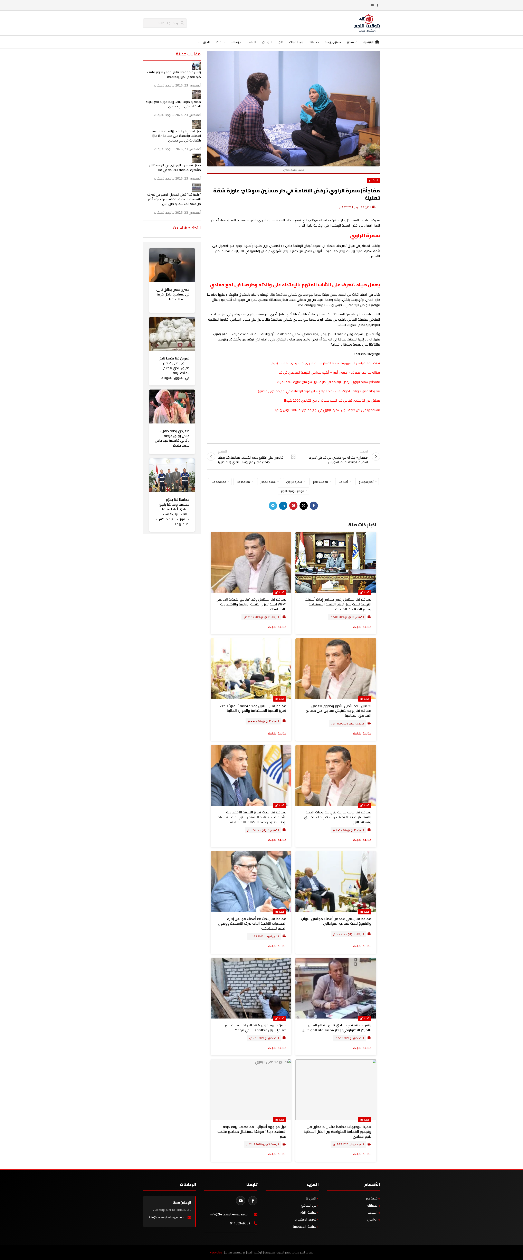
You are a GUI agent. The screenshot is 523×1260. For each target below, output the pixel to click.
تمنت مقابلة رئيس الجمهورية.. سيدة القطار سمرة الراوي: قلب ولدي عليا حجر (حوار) (325, 363)
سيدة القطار (268, 481)
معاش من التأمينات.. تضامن (361, 400)
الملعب (373, 1212)
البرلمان (372, 1219)
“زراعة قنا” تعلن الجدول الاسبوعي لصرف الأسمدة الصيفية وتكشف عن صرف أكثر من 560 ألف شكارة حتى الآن (174, 199)
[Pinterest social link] (293, 506)
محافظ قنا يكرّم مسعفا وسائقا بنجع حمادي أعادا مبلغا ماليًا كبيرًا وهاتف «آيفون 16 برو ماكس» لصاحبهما (172, 511)
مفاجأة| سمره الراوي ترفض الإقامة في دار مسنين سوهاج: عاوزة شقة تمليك (328, 382)
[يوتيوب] (240, 1200)
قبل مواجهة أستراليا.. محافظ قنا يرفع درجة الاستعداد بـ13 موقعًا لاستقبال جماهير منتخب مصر (251, 1131)
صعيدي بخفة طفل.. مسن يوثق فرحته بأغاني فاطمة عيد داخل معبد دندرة (172, 438)
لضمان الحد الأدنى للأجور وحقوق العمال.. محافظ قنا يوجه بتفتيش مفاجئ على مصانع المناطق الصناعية (338, 711)
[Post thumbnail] (196, 65)
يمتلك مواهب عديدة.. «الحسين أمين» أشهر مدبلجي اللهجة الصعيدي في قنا (329, 372)
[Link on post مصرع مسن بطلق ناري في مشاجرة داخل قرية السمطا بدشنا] (172, 265)
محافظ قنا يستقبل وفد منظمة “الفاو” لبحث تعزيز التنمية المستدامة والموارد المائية (253, 708)
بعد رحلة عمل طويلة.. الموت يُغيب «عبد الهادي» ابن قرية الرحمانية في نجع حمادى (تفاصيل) (319, 391)
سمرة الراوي (294, 481)
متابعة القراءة (362, 627)
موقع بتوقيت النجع (292, 491)
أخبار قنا (343, 481)
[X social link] (303, 506)
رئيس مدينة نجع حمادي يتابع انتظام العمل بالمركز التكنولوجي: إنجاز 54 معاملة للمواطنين (336, 1027)
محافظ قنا (243, 481)
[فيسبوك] (252, 1200)
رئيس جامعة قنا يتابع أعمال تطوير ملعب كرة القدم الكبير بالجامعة (174, 74)
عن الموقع (308, 1205)
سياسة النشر (308, 1212)
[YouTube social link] (372, 5)
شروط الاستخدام (305, 1219)
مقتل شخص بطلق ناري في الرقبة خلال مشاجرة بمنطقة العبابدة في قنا (175, 167)
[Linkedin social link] (283, 506)
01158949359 (240, 1223)
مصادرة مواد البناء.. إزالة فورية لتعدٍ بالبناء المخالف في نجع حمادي (173, 104)
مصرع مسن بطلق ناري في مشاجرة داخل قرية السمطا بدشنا (173, 294)
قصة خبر (373, 180)
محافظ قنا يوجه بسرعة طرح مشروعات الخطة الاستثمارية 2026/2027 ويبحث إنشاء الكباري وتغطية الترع (337, 817)
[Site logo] (367, 23)
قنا (340, 400)
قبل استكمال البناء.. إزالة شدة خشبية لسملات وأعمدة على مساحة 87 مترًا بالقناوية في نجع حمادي (176, 135)
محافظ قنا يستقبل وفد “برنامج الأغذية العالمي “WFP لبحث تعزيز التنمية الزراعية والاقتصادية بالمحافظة (251, 604)
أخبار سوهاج (366, 481)
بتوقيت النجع (320, 481)
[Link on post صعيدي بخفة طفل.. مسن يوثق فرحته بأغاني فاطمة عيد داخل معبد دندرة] (172, 406)
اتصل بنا (311, 1198)
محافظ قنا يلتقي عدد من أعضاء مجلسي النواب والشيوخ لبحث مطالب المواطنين (336, 921)
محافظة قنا (279, 294)
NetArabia (216, 1252)
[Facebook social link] (377, 5)
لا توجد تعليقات (164, 85)
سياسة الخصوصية (304, 1226)
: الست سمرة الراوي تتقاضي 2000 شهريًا (311, 400)
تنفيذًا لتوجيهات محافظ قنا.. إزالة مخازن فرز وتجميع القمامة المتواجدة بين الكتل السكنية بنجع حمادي (337, 1131)
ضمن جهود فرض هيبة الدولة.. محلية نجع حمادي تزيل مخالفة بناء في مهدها (255, 1027)
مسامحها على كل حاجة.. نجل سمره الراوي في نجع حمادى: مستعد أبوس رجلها (327, 410)
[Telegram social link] (273, 506)
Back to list (293, 457)
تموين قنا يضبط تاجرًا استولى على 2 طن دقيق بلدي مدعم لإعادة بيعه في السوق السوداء (174, 368)
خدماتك (372, 1205)
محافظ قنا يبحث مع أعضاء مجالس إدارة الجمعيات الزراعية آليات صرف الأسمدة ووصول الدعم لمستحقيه (252, 923)
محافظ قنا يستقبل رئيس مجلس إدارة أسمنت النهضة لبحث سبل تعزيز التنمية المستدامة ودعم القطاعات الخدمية (338, 604)
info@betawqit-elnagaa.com (230, 1214)
